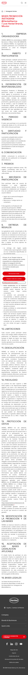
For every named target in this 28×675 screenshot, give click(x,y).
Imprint (14, 653)
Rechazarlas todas (14, 274)
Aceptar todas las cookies (14, 279)
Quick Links (6, 626)
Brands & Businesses (9, 620)
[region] (14, 270)
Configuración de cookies (10, 282)
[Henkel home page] (2, 11)
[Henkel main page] (4, 2)
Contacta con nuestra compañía (10, 637)
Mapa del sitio (14, 650)
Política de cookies (14, 662)
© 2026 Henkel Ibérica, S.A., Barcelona (14, 667)
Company (5, 615)
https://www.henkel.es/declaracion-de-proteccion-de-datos (13, 504)
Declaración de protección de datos (14, 659)
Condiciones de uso (14, 656)
